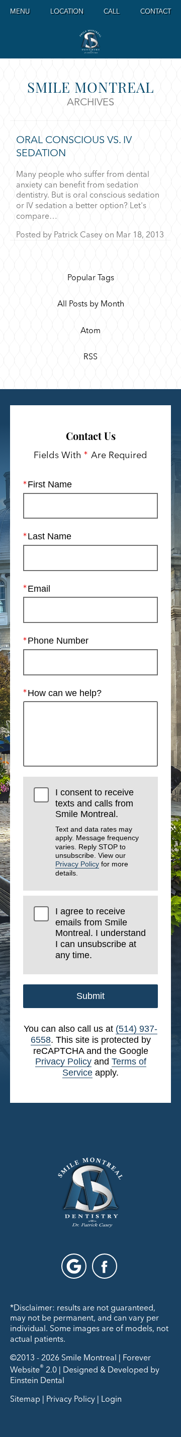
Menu (20, 11)
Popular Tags (90, 277)
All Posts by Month (90, 303)
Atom (90, 330)
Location (66, 11)
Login (111, 1399)
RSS (90, 356)
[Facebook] (104, 1266)
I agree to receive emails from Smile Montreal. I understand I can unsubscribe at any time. (100, 933)
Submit (90, 996)
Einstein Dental (37, 1380)
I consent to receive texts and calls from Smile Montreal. (97, 832)
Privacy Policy (77, 864)
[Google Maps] (73, 1266)
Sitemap (25, 1399)
